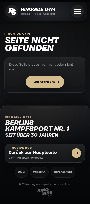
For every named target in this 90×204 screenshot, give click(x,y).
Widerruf (39, 172)
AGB (21, 172)
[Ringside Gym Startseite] (12, 11)
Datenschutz (63, 172)
